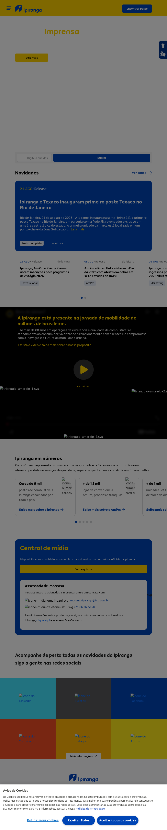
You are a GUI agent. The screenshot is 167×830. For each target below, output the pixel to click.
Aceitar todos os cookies (117, 820)
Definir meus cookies (42, 820)
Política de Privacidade (90, 808)
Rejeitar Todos (78, 820)
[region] (83, 807)
